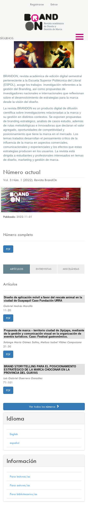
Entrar (54, 4)
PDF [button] (8, 249)
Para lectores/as (20, 476)
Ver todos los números (42, 406)
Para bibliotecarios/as (23, 494)
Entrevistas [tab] (43, 268)
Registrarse (37, 4)
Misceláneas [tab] (71, 268)
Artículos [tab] (16, 268)
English (14, 434)
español (14, 442)
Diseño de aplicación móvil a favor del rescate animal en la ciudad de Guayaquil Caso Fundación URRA (43, 299)
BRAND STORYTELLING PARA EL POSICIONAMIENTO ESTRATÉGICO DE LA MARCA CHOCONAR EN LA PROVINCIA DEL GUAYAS (40, 369)
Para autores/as (20, 485)
